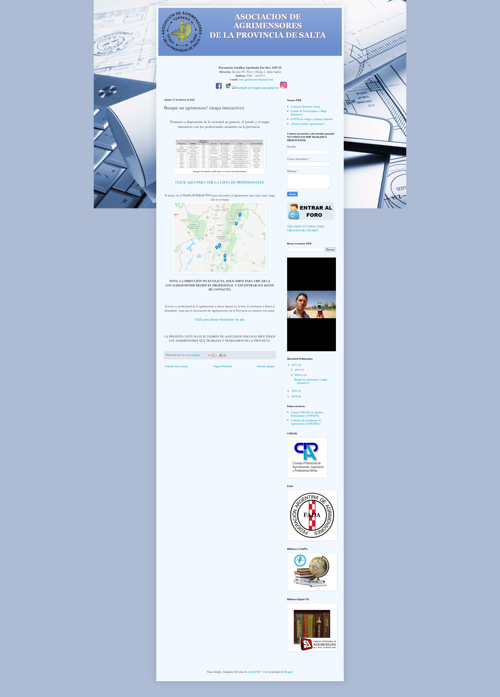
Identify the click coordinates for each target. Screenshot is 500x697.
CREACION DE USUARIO (302, 230)
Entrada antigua (265, 366)
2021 (294, 365)
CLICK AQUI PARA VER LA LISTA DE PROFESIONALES (219, 182)
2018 (294, 396)
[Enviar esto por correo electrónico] (210, 355)
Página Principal (222, 366)
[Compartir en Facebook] (221, 355)
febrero (299, 375)
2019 (294, 391)
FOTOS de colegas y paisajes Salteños (312, 119)
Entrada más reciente (176, 366)
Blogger (288, 672)
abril (298, 369)
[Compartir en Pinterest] (225, 355)
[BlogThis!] (213, 355)
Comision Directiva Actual (305, 106)
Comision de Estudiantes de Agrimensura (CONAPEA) (306, 421)
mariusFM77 (255, 672)
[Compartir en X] (217, 355)
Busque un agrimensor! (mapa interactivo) (310, 381)
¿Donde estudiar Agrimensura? (308, 124)
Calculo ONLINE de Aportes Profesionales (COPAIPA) (307, 413)
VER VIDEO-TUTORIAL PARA (305, 226)
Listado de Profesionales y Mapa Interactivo (309, 112)
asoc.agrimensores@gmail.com (256, 79)
